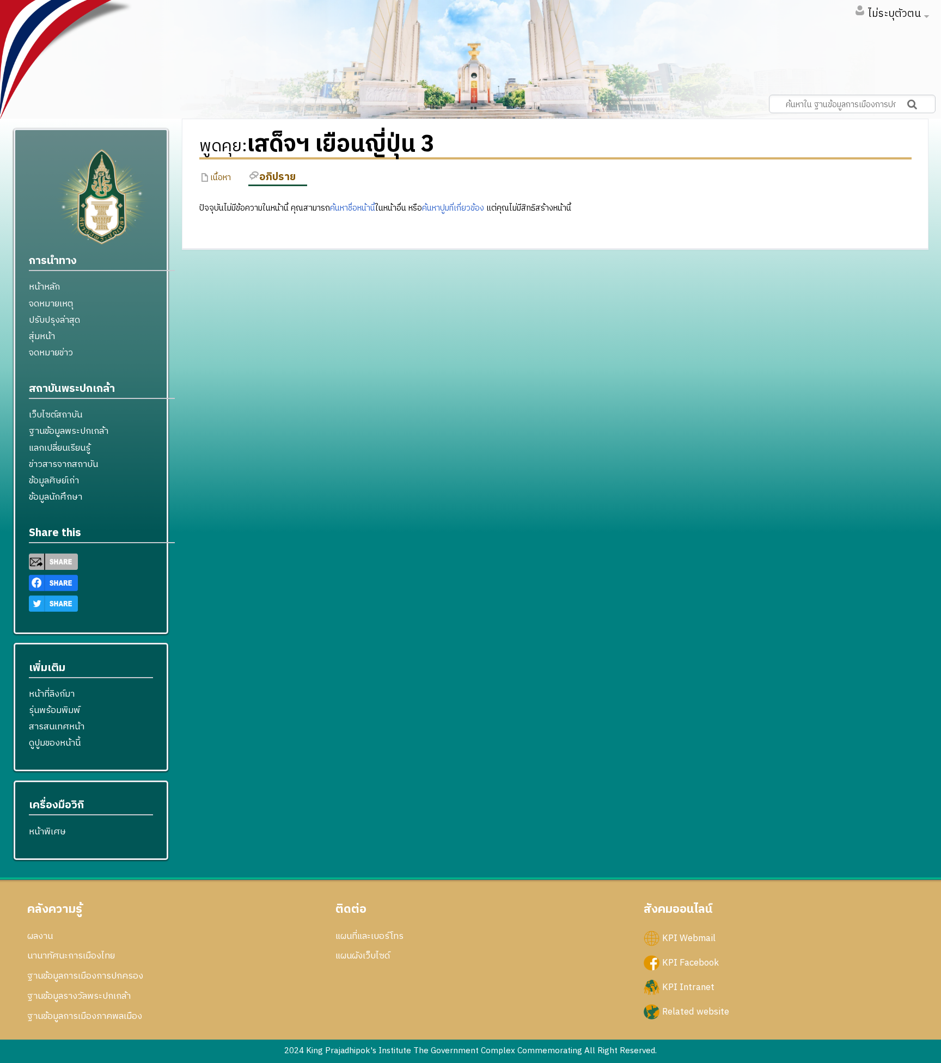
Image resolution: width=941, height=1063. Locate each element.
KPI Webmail (689, 937)
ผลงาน (40, 936)
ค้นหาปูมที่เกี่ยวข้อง (453, 208)
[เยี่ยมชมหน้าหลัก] (102, 201)
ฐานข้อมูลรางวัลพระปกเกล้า (79, 996)
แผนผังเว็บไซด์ (362, 955)
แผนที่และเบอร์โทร (369, 936)
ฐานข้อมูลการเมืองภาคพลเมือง (84, 1016)
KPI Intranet (688, 986)
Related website (695, 1011)
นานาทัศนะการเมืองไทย (71, 955)
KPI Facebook (690, 962)
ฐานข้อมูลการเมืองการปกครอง (85, 976)
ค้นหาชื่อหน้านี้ (352, 208)
